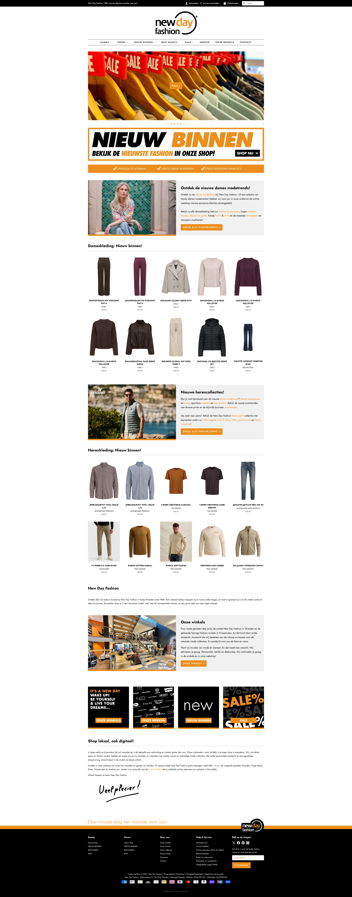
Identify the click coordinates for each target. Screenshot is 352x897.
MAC (234, 420)
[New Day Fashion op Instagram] (247, 843)
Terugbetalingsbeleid (194, 874)
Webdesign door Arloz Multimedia (176, 891)
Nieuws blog (165, 853)
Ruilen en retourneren (204, 857)
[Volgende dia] (187, 124)
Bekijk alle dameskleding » (225, 94)
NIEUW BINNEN (94, 846)
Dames (105, 42)
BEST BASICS (169, 42)
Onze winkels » (193, 663)
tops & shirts (220, 403)
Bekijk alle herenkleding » (201, 431)
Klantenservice (201, 842)
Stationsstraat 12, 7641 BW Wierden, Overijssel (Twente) (162, 877)
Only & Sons (223, 420)
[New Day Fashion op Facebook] (238, 843)
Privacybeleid (169, 874)
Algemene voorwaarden (214, 874)
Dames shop (93, 842)
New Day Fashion (155, 874)
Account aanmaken (211, 3)
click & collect (155, 769)
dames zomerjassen (229, 211)
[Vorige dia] (165, 124)
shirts (226, 215)
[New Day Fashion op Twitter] (233, 843)
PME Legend (209, 420)
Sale (188, 42)
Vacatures (164, 857)
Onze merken (165, 846)
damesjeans (252, 215)
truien (218, 215)
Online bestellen (202, 846)
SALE (90, 853)
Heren (122, 42)
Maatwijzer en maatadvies (206, 860)
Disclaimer (180, 874)
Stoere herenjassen (250, 399)
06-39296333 (221, 877)
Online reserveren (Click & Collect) (210, 850)
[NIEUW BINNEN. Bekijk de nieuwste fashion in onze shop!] (176, 160)
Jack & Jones (244, 420)
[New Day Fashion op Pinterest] (243, 843)
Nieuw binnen (144, 42)
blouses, (185, 215)
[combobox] (253, 3)
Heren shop (128, 842)
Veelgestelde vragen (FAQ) (206, 864)
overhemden (230, 407)
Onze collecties (166, 850)
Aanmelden (194, 3)
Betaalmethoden (202, 853)
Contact (246, 42)
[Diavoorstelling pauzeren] (263, 124)
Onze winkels (224, 42)
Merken (205, 42)
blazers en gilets (198, 215)
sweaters (251, 211)
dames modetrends (205, 194)
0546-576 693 (199, 877)
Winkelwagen (233, 3)
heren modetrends (229, 399)
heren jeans (238, 415)
